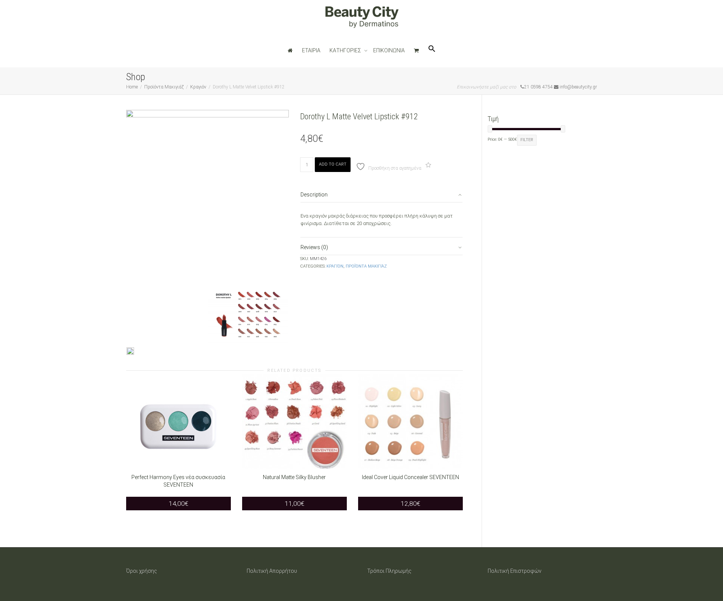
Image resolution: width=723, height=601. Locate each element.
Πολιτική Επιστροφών (514, 571)
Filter (526, 139)
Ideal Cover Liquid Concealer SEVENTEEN (410, 477)
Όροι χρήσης (141, 571)
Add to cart (332, 164)
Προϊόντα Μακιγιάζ (164, 87)
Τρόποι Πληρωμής (389, 571)
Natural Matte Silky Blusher (294, 477)
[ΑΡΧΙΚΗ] (290, 50)
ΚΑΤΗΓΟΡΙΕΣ (345, 50)
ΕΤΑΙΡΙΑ (311, 50)
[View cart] (416, 50)
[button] (432, 50)
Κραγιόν (198, 87)
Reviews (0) (314, 247)
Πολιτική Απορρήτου (272, 571)
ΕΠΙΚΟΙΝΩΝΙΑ (389, 50)
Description (314, 195)
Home (132, 87)
